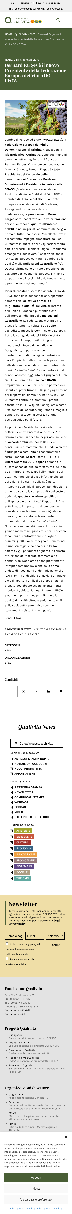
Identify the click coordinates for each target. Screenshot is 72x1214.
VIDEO (18, 812)
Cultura (22, 842)
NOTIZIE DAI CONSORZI (30, 764)
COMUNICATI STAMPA (29, 797)
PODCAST (21, 807)
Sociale (22, 872)
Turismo (22, 878)
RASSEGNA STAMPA (28, 787)
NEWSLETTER (23, 792)
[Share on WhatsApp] (36, 691)
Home (13, 3)
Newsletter (25, 3)
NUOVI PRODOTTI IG (28, 768)
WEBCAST (21, 802)
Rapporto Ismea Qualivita (24, 1057)
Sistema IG (24, 866)
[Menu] (65, 20)
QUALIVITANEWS (25, 34)
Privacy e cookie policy (22, 1208)
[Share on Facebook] (11, 691)
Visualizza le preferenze (36, 1199)
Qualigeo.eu (16, 1034)
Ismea (12, 1123)
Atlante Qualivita (19, 1042)
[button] (66, 1137)
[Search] (56, 20)
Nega (36, 1188)
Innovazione (25, 854)
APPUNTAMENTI (25, 773)
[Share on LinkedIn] (48, 691)
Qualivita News (36, 727)
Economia (23, 848)
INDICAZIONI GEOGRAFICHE (49, 629)
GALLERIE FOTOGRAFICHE (32, 817)
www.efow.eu (52, 139)
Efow (17, 618)
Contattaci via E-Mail (17, 1010)
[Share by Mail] (61, 691)
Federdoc (14, 1102)
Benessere (24, 836)
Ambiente (23, 830)
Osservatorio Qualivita (22, 1050)
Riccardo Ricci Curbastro (22, 634)
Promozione (25, 860)
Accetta (36, 1177)
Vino (8, 650)
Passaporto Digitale (20, 1065)
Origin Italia (16, 1094)
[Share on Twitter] (24, 691)
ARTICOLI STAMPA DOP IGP (32, 759)
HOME (9, 34)
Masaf (12, 1112)
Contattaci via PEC (16, 1014)
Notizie (10, 59)
